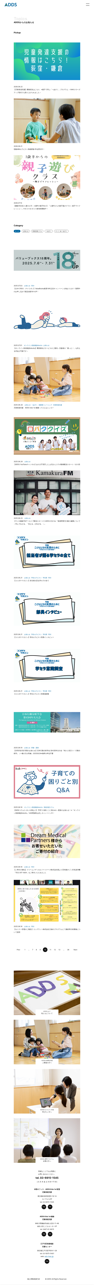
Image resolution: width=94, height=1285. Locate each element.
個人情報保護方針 (33, 1279)
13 (59, 950)
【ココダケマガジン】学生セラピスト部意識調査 (31, 694)
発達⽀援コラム (37, 231)
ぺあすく (48, 231)
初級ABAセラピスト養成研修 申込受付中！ (29, 149)
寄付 (32, 286)
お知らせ (26, 231)
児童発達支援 (57, 405)
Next (74, 950)
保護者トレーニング (45, 405)
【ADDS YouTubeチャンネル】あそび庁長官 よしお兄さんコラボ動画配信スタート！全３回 (47, 464)
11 (50, 950)
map (44, 1206)
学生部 (45, 578)
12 (55, 950)
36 (68, 950)
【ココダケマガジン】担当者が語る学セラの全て (31, 581)
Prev (19, 950)
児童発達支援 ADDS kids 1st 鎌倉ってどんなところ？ (34, 408)
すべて (17, 231)
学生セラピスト (36, 578)
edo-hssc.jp (49, 1256)
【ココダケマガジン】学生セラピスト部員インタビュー (34, 637)
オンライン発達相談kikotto (33, 345)
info (50, 1206)
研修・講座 (35, 748)
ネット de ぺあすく (61, 231)
